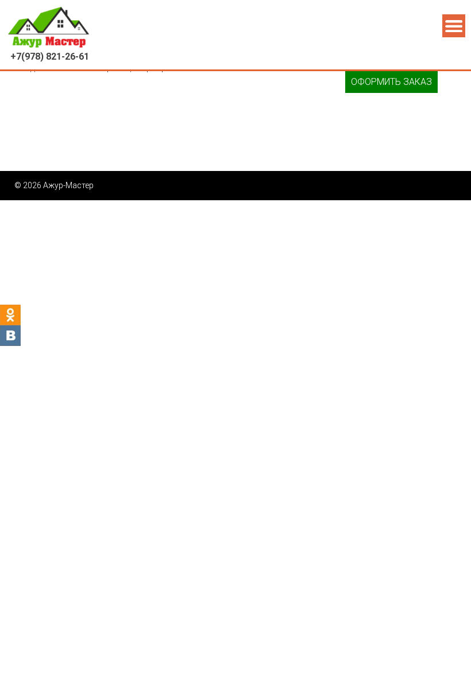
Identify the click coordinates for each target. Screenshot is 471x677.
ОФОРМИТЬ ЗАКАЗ (391, 81)
